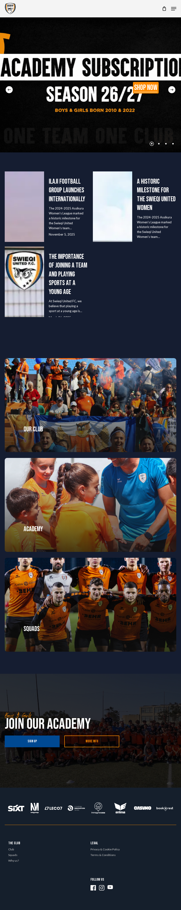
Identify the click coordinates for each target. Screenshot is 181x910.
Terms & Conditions (103, 855)
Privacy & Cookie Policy (105, 849)
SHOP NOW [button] (145, 87)
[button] (173, 8)
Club (11, 849)
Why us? (13, 860)
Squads (12, 855)
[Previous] (9, 89)
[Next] (171, 89)
